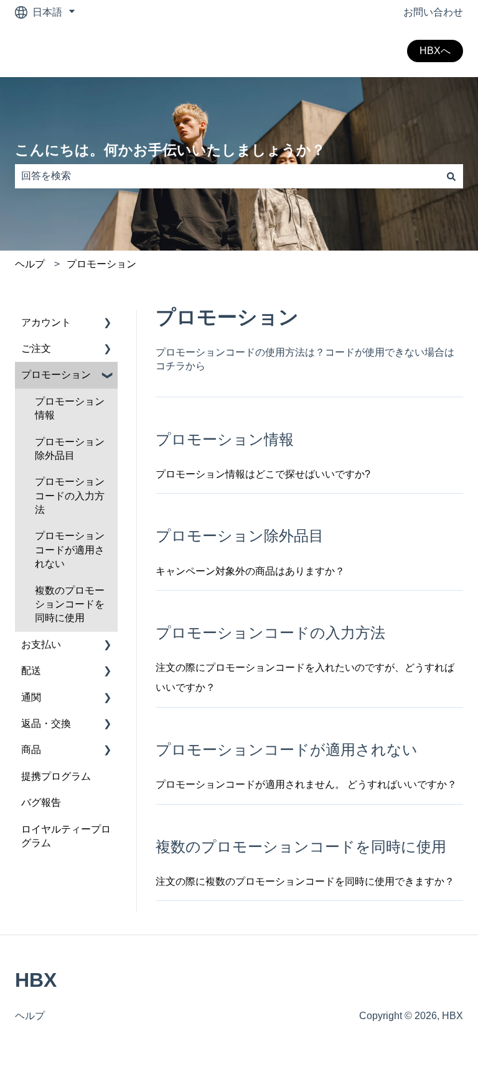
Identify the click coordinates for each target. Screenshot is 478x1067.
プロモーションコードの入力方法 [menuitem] (70, 495)
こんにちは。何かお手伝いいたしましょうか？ (170, 150)
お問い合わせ (433, 12)
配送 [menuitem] (31, 670)
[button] (108, 323)
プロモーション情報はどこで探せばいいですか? (263, 474)
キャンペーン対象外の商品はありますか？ (250, 571)
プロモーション (101, 264)
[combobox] (227, 176)
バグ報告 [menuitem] (41, 802)
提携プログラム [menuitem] (56, 776)
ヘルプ (30, 264)
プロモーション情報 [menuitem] (70, 408)
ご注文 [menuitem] (36, 348)
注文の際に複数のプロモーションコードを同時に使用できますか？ (305, 881)
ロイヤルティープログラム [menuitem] (66, 836)
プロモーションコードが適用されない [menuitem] (70, 549)
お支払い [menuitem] (41, 644)
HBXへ (435, 50)
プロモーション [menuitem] (56, 374)
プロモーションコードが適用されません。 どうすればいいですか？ (306, 784)
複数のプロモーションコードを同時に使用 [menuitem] (70, 604)
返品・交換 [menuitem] (46, 723)
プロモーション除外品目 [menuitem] (70, 448)
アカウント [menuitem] (46, 322)
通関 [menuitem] (31, 697)
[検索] (451, 176)
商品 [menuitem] (31, 749)
